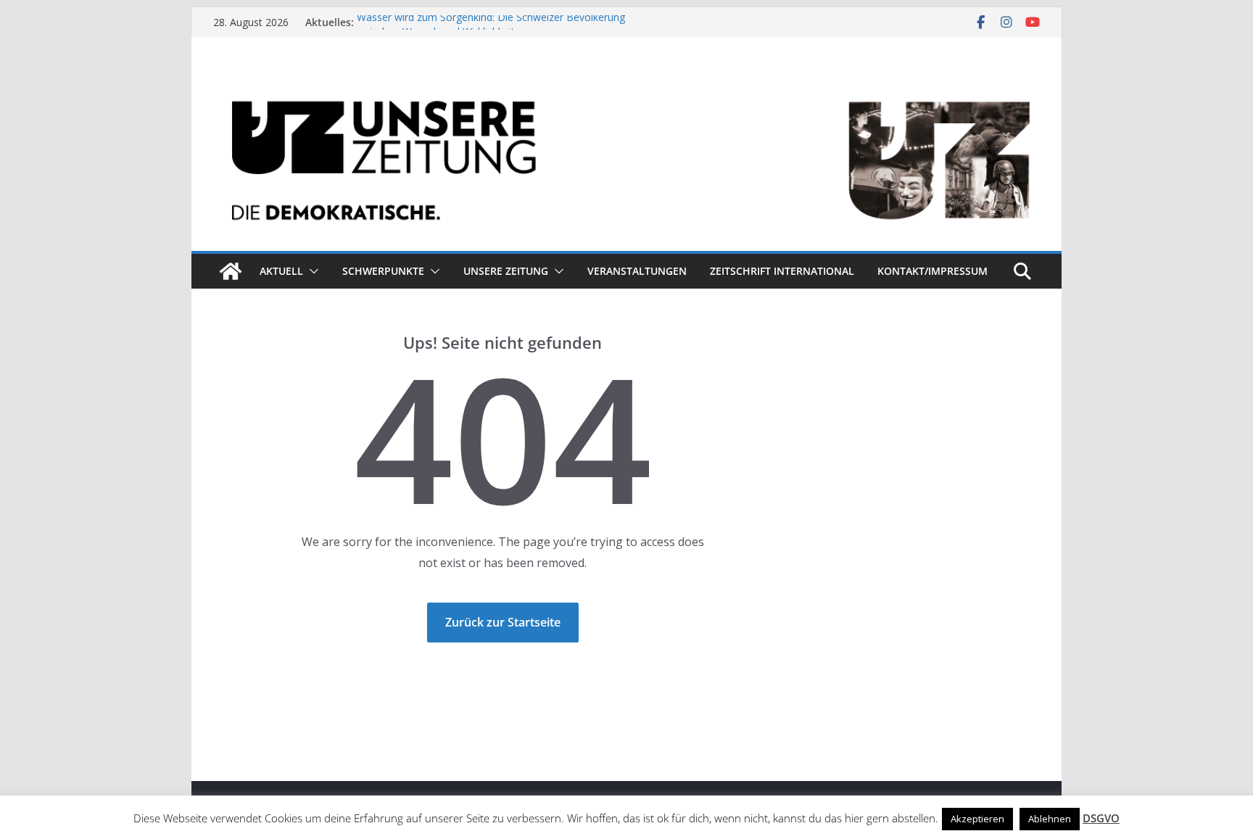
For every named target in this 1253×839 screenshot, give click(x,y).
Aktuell (281, 271)
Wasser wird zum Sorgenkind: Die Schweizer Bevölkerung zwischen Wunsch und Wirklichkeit (491, 29)
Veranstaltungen (637, 271)
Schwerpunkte (383, 271)
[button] (311, 271)
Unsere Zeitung (505, 271)
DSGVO (1101, 818)
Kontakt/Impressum (932, 271)
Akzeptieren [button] (977, 818)
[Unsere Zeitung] (626, 82)
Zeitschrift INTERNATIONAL (782, 271)
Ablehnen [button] (1049, 818)
